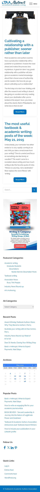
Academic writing (11, 263)
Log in (7, 466)
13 (20, 376)
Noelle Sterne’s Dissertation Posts (24, 272)
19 (15, 379)
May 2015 (20, 365)
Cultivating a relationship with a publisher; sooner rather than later (19, 47)
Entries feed (9, 470)
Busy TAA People (13, 283)
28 (25, 381)
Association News (11, 280)
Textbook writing (11, 276)
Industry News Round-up (14, 286)
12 (15, 376)
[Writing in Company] (20, 224)
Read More (20, 112)
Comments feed (11, 474)
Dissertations (14, 269)
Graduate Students (14, 266)
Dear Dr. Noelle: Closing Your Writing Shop (20, 343)
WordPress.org (10, 478)
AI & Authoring (10, 290)
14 (25, 376)
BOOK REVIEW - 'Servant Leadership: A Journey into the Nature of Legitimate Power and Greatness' (19, 415)
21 (25, 379)
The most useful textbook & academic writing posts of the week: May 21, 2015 (19, 132)
